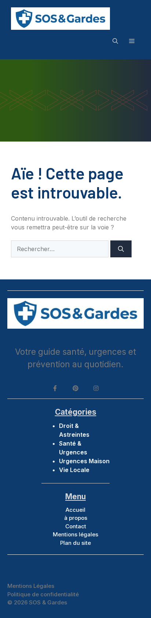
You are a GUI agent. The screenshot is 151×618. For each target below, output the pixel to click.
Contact (75, 526)
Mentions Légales (30, 585)
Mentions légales (75, 534)
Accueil (75, 509)
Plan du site (75, 542)
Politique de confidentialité (43, 594)
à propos (75, 517)
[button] (115, 41)
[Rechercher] (121, 248)
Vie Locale (74, 470)
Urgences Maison (84, 461)
